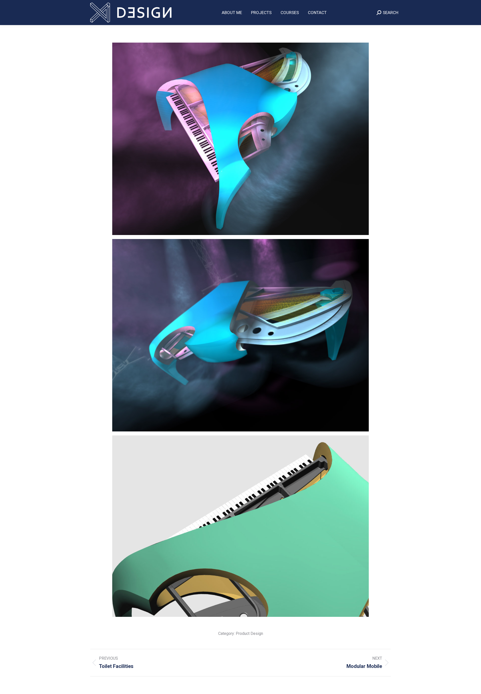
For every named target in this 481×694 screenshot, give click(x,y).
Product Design (249, 633)
